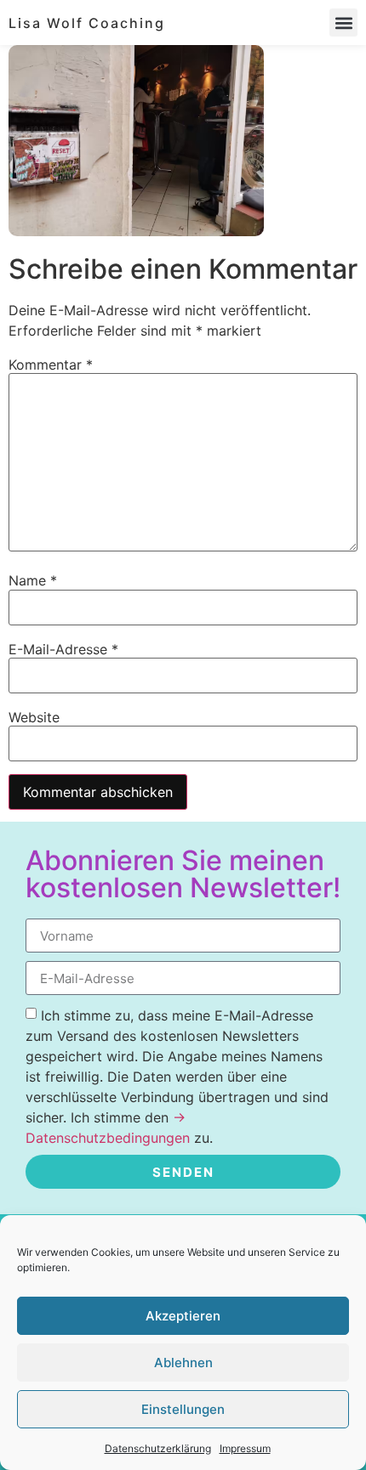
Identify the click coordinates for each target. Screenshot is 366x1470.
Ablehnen (183, 1362)
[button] (343, 22)
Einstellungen (183, 1409)
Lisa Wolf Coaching (87, 22)
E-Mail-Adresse (63, 649)
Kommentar (51, 364)
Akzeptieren (183, 1316)
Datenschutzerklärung (158, 1448)
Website (34, 717)
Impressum (245, 1448)
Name (33, 580)
